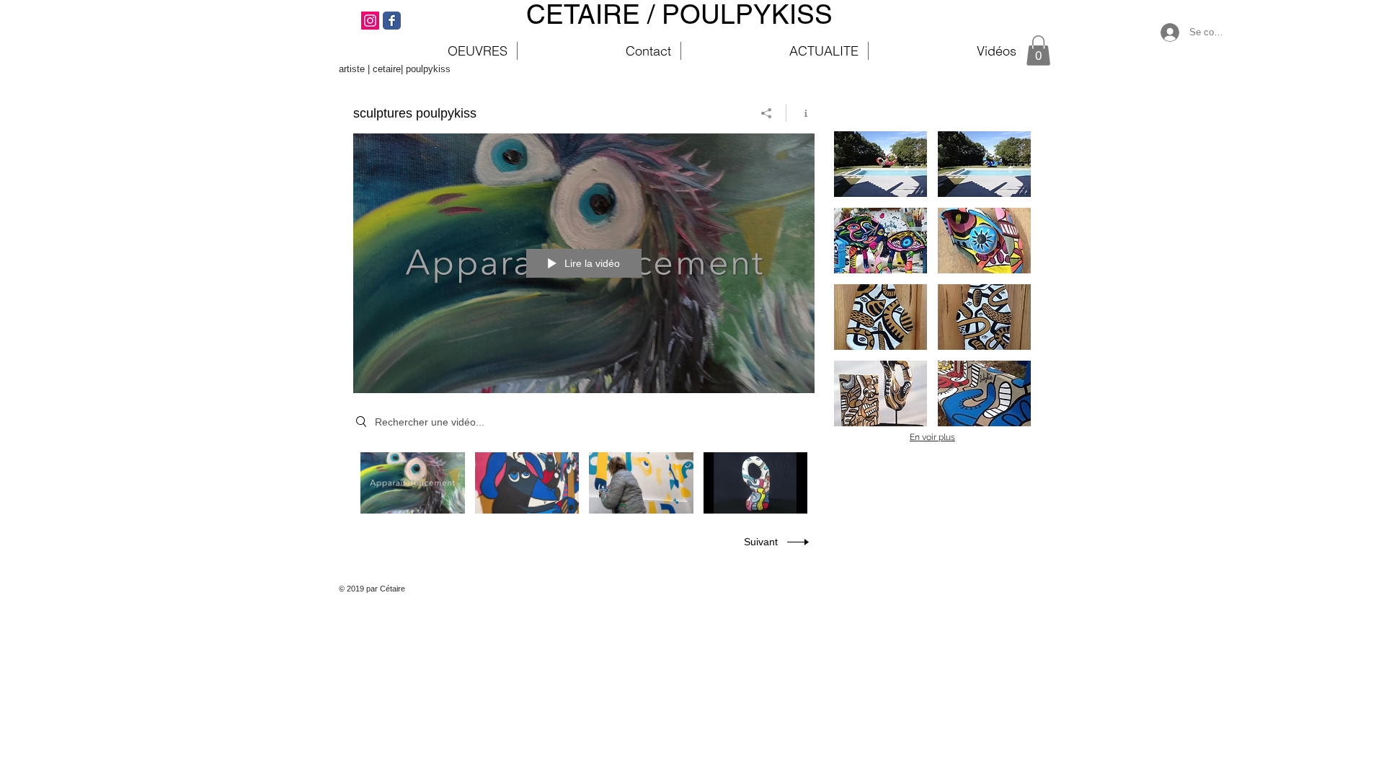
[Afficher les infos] (800, 113)
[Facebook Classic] (392, 21)
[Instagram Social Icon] (370, 21)
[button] (1038, 50)
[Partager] (766, 113)
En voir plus (932, 437)
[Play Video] (412, 482)
